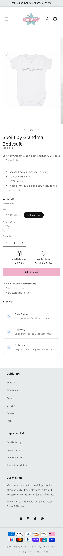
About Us (12, 382)
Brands (10, 398)
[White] (6, 228)
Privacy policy (24, 552)
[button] (6, 19)
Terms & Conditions (17, 465)
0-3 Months (14, 215)
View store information (18, 292)
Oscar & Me (18, 546)
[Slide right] (39, 130)
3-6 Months (33, 215)
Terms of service (41, 552)
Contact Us (13, 413)
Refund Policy (14, 457)
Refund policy (50, 546)
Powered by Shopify (32, 546)
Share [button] (9, 301)
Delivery (11, 405)
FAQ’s (9, 420)
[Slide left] (24, 130)
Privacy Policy (14, 449)
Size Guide (12, 390)
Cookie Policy (14, 442)
